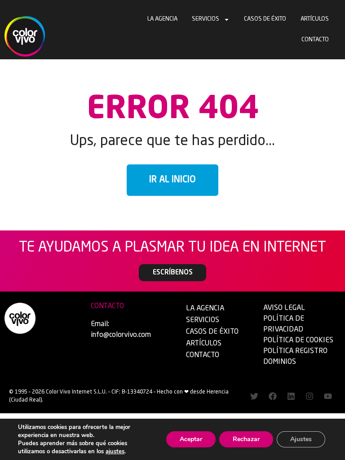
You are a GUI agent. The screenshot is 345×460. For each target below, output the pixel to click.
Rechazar (246, 439)
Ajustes (301, 439)
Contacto (315, 40)
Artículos (315, 19)
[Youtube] (328, 396)
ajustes (115, 451)
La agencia (162, 19)
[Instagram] (309, 396)
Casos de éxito (265, 19)
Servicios (205, 19)
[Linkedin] (291, 396)
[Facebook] (273, 396)
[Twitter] (254, 396)
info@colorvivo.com (121, 335)
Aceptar (191, 439)
